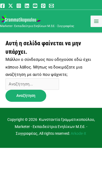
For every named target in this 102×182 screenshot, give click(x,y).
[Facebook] (2, 5)
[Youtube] (35, 5)
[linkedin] (26, 5)
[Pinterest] (43, 5)
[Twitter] (10, 5)
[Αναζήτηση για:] (32, 84)
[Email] (51, 5)
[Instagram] (18, 5)
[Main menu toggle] (96, 21)
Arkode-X (78, 133)
